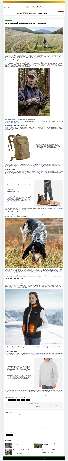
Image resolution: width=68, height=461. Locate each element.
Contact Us (62, 1)
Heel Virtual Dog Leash (11, 214)
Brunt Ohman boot (40, 171)
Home (57, 1)
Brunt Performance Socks (24, 193)
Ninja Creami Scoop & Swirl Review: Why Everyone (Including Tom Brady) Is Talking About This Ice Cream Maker (23, 450)
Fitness (26, 13)
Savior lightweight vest (14, 285)
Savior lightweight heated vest (49, 280)
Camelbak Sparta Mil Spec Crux (12, 127)
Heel (7, 275)
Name (7, 428)
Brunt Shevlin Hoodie (38, 353)
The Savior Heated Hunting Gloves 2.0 (12, 121)
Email (26, 428)
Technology (40, 13)
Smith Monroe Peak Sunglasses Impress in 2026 (22, 443)
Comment (8, 416)
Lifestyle (22, 13)
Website (45, 428)
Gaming (30, 13)
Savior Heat (45, 117)
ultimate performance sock (12, 200)
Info (59, 1)
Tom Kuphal (44, 445)
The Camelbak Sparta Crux (39, 166)
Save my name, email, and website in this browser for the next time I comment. (19, 432)
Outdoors (45, 13)
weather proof (55, 269)
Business (34, 13)
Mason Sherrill (8, 25)
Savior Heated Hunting (11, 62)
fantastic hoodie (21, 378)
